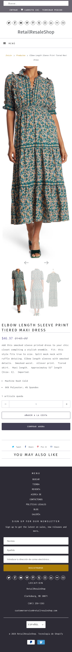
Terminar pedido (52, 10)
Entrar (14, 10)
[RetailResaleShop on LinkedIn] (51, 23)
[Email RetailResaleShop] (63, 23)
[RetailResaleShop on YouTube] (21, 23)
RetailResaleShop (26, 634)
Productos (21, 55)
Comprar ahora (36, 427)
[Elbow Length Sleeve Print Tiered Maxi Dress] (36, 162)
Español (34, 624)
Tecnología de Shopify (50, 634)
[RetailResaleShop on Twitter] (9, 23)
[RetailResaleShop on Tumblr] (39, 23)
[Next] (46, 262)
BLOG (36, 509)
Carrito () (31, 10)
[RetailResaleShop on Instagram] (45, 23)
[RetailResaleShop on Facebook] (15, 23)
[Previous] (26, 262)
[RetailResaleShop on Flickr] (57, 23)
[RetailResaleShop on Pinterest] (33, 23)
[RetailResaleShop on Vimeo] (27, 23)
